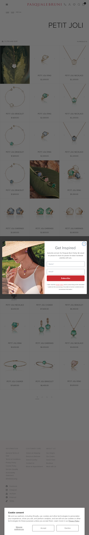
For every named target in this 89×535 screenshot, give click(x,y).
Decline (68, 528)
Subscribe (65, 278)
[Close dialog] (84, 244)
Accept (43, 528)
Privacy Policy (74, 521)
